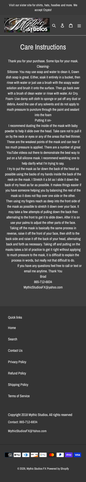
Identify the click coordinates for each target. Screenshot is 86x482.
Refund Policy (17, 373)
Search (12, 339)
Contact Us (15, 350)
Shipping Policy (18, 384)
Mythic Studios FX (36, 468)
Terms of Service (19, 395)
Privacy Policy (17, 361)
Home (12, 327)
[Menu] (79, 25)
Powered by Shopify (58, 468)
